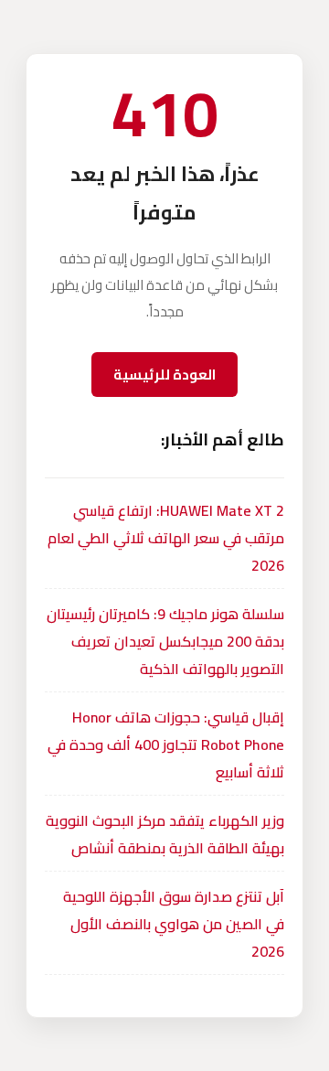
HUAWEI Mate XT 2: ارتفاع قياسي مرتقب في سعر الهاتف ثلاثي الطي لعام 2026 (166, 538)
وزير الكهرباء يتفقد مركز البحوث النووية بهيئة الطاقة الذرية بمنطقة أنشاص (165, 834)
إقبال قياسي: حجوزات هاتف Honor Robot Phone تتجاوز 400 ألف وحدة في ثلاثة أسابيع (166, 744)
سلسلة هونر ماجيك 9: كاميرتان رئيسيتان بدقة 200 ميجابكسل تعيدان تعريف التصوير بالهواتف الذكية (165, 641)
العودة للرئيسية (164, 374)
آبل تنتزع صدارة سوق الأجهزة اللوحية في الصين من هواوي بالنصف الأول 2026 (173, 924)
